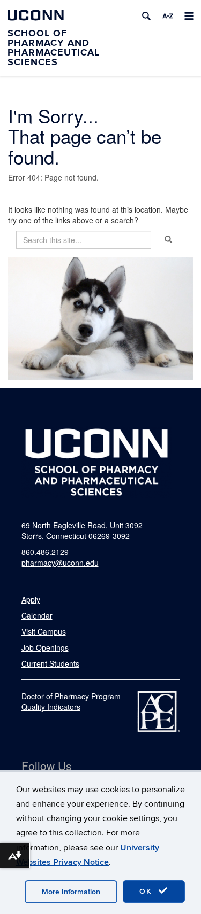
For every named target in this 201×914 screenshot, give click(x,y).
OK (147, 891)
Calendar (37, 615)
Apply (30, 599)
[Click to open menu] (189, 16)
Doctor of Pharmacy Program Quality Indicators (71, 701)
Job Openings (45, 647)
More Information (71, 891)
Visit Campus (43, 631)
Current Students (50, 663)
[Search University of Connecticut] (146, 16)
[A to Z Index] (167, 16)
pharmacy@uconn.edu (60, 562)
